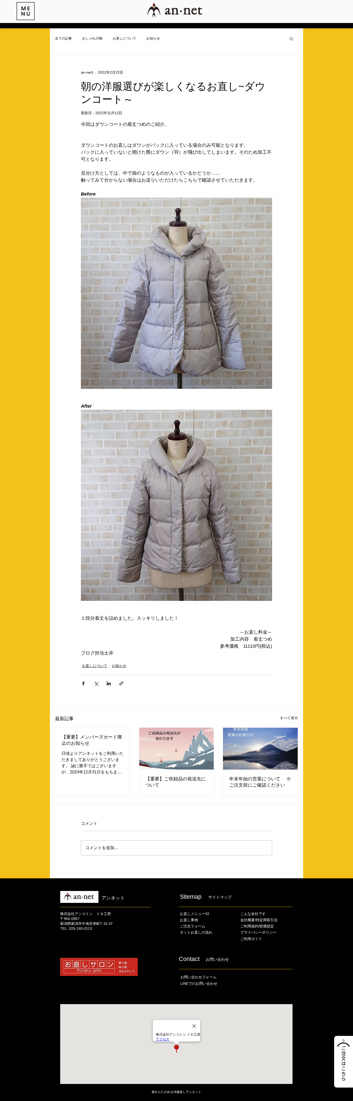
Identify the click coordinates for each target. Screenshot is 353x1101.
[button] (26, 11)
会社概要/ (248, 920)
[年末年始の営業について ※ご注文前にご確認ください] (260, 749)
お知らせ (153, 38)
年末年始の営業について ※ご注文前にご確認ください (260, 782)
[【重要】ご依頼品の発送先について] (176, 749)
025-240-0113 (80, 928)
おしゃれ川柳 (92, 38)
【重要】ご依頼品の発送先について (175, 782)
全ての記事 (63, 38)
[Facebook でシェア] (83, 683)
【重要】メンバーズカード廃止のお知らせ (92, 740)
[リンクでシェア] (121, 683)
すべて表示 (289, 718)
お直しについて (124, 38)
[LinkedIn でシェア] (108, 683)
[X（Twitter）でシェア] (96, 683)
